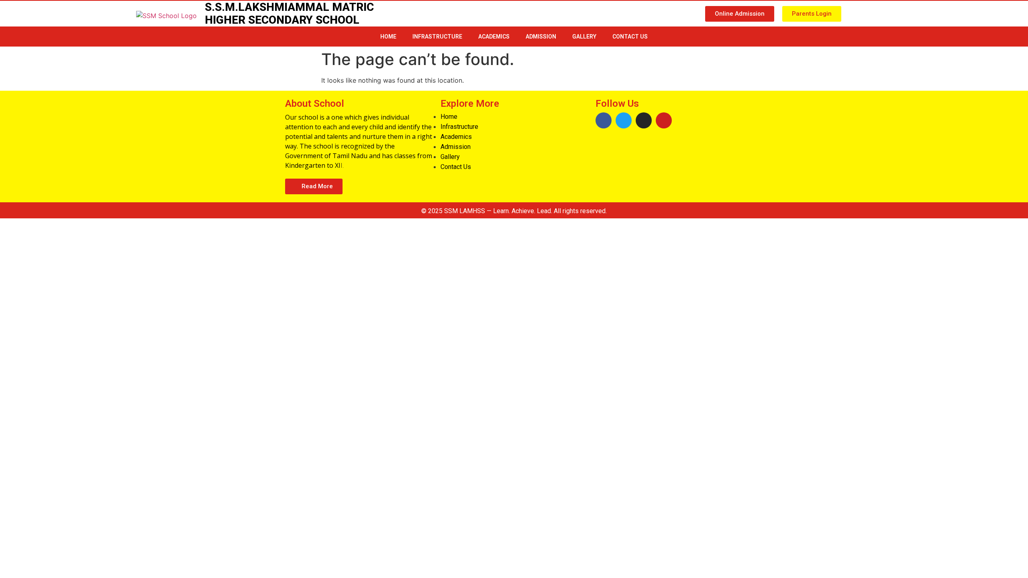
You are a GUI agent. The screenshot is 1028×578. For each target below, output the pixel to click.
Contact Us (630, 36)
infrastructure (437, 36)
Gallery (584, 36)
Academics (494, 36)
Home (388, 36)
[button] (739, 14)
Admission (541, 36)
